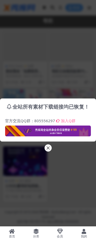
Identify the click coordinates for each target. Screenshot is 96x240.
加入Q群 (68, 120)
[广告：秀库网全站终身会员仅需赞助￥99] (48, 129)
